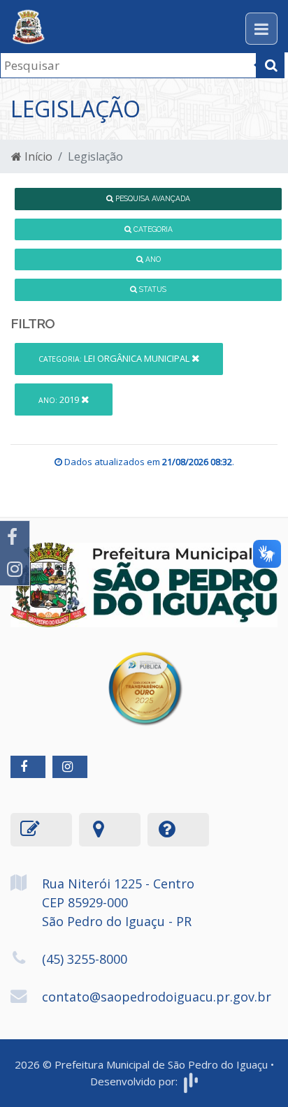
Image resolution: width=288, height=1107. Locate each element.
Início (37, 156)
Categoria (152, 229)
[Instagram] (14, 569)
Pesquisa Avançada (151, 198)
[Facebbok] (27, 767)
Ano (152, 259)
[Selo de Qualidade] (144, 678)
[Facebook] (14, 537)
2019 (59, 399)
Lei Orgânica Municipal (115, 358)
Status (151, 289)
